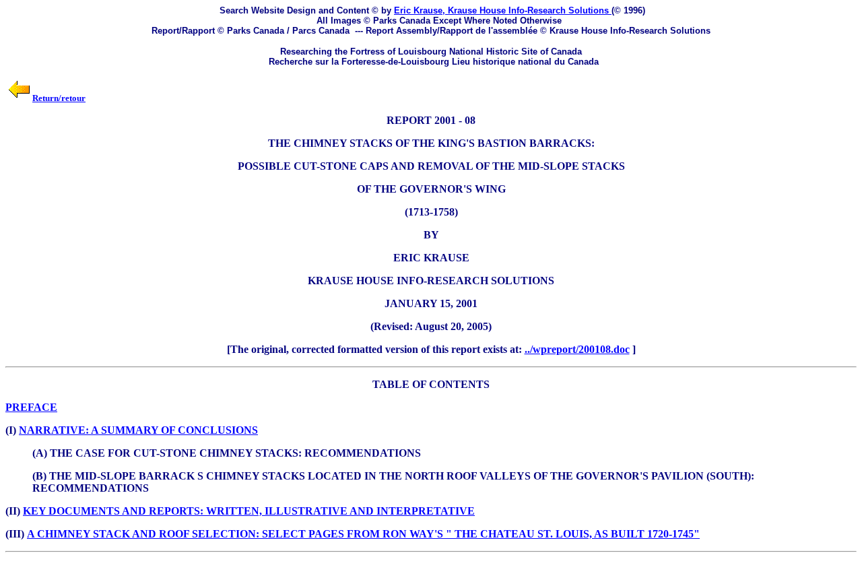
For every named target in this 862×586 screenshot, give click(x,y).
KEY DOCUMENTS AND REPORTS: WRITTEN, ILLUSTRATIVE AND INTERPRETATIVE (249, 511)
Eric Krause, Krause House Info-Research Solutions (502, 10)
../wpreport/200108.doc (577, 349)
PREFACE (31, 407)
